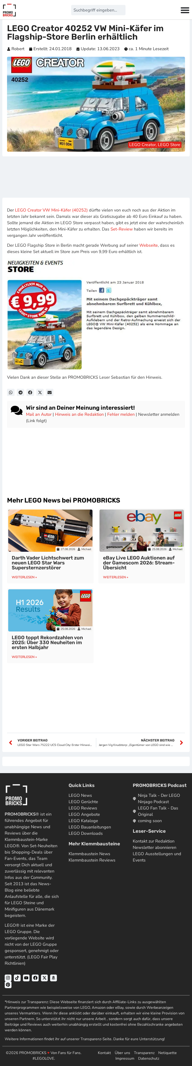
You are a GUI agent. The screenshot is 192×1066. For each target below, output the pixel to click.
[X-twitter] (44, 978)
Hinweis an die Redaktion (79, 414)
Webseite (148, 245)
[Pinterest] (8, 984)
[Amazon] (53, 978)
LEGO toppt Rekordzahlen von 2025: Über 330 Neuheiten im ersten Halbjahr (47, 642)
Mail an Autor (39, 414)
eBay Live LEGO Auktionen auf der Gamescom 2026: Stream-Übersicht (139, 563)
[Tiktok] (17, 978)
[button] (11, 392)
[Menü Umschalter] (185, 10)
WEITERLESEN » (24, 577)
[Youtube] (26, 978)
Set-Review (122, 229)
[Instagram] (8, 978)
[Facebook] (35, 978)
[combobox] (98, 10)
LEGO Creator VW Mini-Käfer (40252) (51, 210)
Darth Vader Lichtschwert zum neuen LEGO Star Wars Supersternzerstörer (48, 563)
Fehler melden (121, 414)
